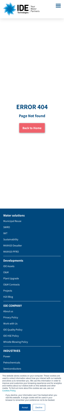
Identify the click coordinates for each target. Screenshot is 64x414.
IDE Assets (8, 266)
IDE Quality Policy (12, 329)
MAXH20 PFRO (11, 251)
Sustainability (10, 239)
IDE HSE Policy (11, 335)
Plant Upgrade (11, 278)
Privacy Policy (10, 317)
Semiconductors (12, 368)
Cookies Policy (8, 390)
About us (8, 311)
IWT (5, 233)
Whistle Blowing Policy (15, 342)
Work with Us (10, 323)
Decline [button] (38, 407)
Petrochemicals (11, 362)
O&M (6, 272)
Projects (7, 290)
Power (6, 356)
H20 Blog (8, 296)
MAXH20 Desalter (12, 245)
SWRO (6, 227)
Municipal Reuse (12, 221)
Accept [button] (25, 407)
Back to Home (32, 128)
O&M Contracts (11, 284)
